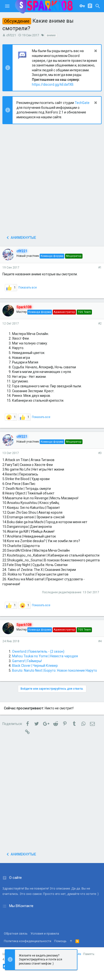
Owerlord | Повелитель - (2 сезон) (38, 651)
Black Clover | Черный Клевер (35, 666)
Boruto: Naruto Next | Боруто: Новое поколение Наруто (54, 670)
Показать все (27, 287)
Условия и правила (44, 933)
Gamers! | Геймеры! (27, 661)
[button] (7, 6)
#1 (100, 267)
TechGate (82, 103)
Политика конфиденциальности (27, 941)
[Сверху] (71, 941)
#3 (100, 453)
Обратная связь (16, 933)
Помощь (60, 941)
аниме (51, 35)
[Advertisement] (52, 181)
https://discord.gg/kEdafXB (53, 84)
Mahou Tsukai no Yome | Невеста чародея (45, 656)
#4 (100, 641)
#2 (100, 323)
